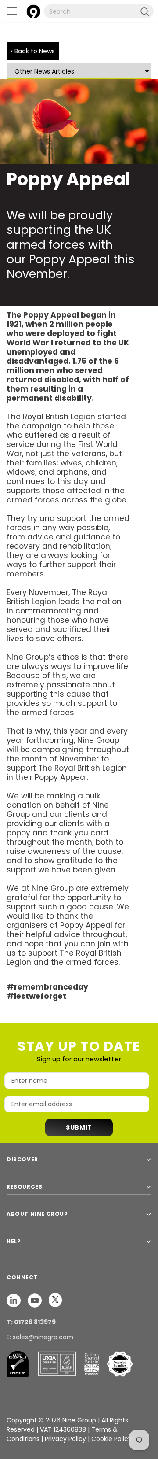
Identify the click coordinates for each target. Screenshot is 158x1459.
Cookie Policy (111, 1438)
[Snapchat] (14, 1300)
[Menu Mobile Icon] (12, 11)
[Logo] (33, 10)
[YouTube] (35, 1300)
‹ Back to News (33, 51)
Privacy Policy (66, 1438)
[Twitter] (55, 1300)
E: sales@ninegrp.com (40, 1337)
